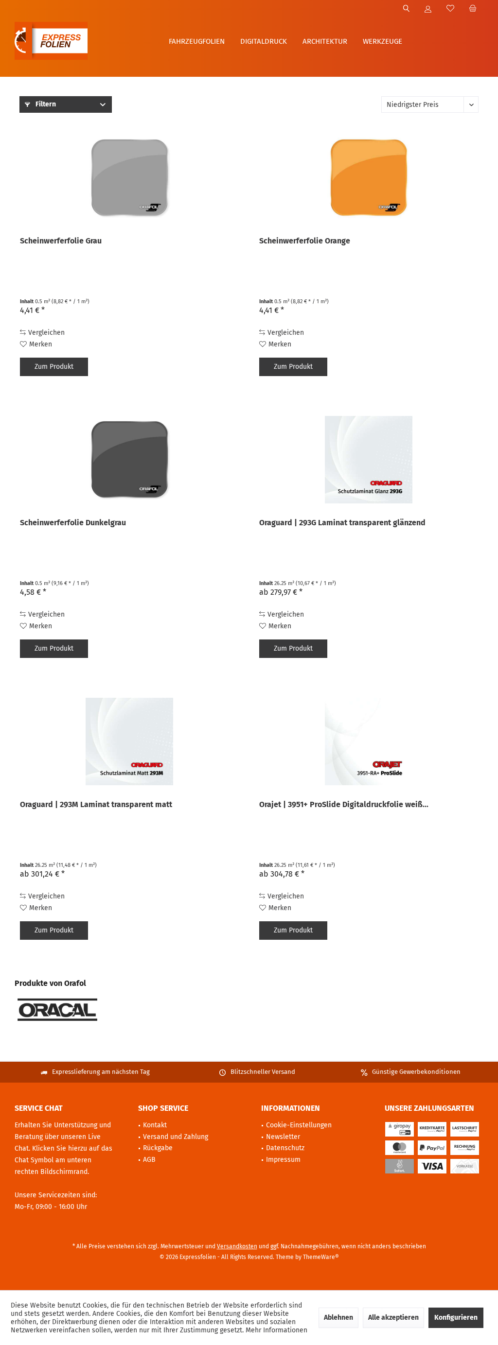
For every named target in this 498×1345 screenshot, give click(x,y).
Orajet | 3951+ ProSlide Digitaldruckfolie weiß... (343, 804)
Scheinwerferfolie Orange (304, 240)
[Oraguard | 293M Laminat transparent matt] (129, 741)
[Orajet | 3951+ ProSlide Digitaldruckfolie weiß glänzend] (368, 741)
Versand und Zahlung (175, 1137)
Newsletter (283, 1137)
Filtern (45, 104)
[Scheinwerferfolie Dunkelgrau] (129, 459)
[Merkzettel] (450, 9)
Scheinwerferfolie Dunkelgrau (73, 522)
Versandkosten (237, 1246)
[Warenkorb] (472, 9)
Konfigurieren (456, 1317)
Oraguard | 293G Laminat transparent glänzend (342, 522)
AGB (149, 1159)
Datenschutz (285, 1148)
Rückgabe (158, 1148)
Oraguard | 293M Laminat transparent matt (96, 804)
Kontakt (155, 1125)
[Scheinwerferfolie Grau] (129, 178)
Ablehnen (338, 1317)
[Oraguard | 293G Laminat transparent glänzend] (368, 459)
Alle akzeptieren (393, 1317)
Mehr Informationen (276, 1330)
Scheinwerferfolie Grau (61, 240)
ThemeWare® (321, 1257)
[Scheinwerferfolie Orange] (368, 178)
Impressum (283, 1159)
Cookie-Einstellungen (299, 1125)
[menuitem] (472, 9)
